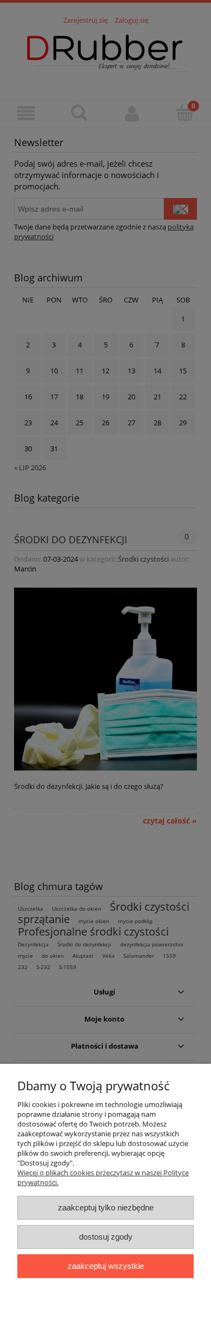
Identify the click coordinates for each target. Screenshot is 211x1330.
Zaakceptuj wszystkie (106, 1265)
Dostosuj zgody (106, 1236)
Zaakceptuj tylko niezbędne (106, 1207)
